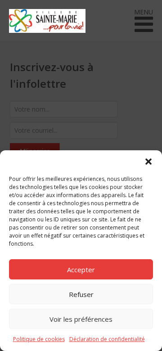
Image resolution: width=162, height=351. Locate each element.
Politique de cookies (39, 339)
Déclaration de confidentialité (107, 339)
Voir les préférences (81, 319)
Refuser (81, 294)
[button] (148, 161)
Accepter (81, 269)
